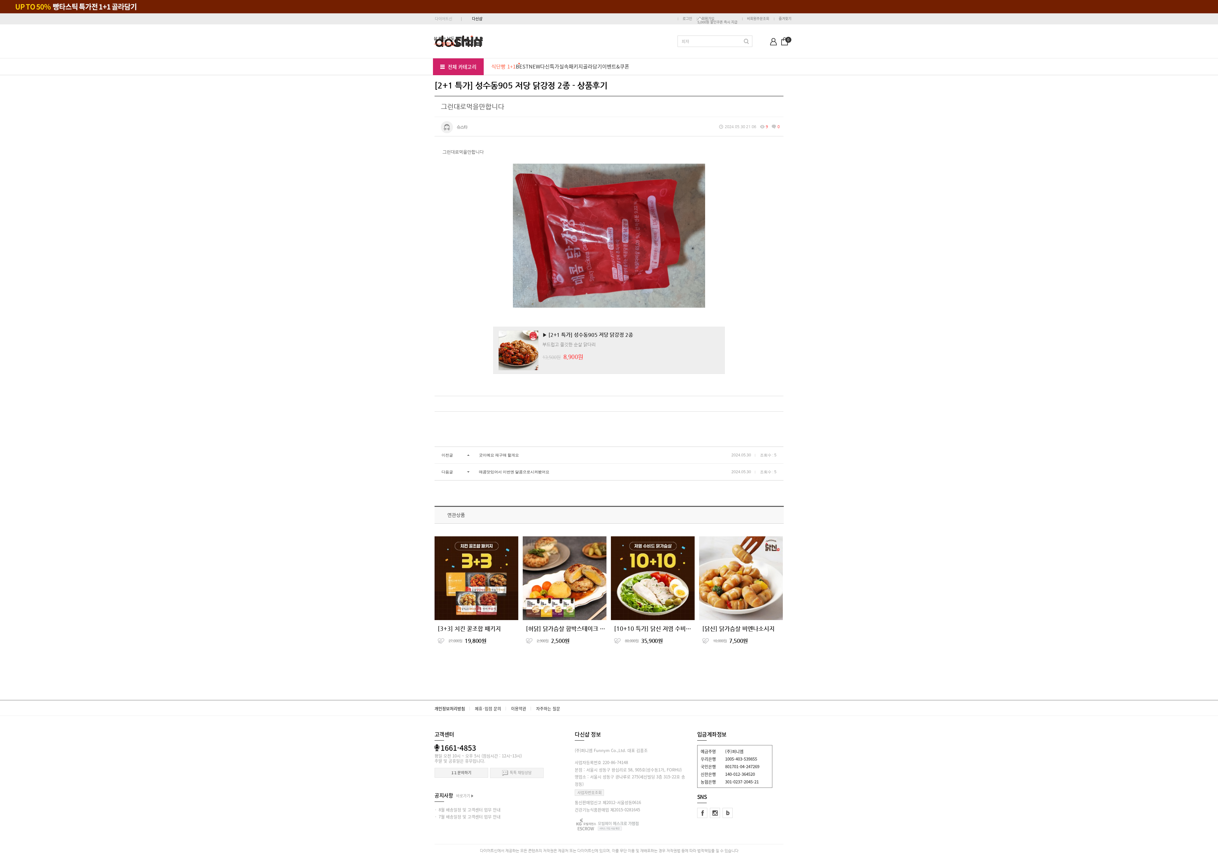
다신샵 (477, 19)
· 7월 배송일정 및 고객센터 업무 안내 (468, 817)
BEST (522, 66)
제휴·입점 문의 (488, 708)
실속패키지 (571, 66)
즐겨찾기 (785, 18)
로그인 (687, 18)
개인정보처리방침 (450, 708)
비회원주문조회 (758, 18)
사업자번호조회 (589, 792)
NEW (534, 66)
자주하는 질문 (548, 708)
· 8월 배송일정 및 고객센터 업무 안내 (468, 810)
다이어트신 (443, 19)
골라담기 (592, 66)
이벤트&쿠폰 (615, 66)
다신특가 (549, 66)
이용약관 (518, 708)
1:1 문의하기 (461, 772)
